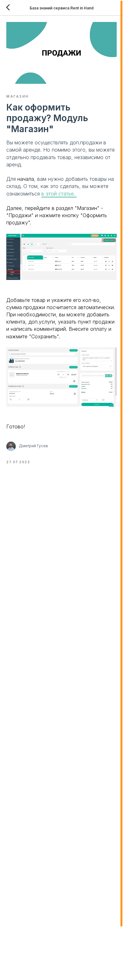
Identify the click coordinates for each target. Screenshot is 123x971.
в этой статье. (59, 193)
